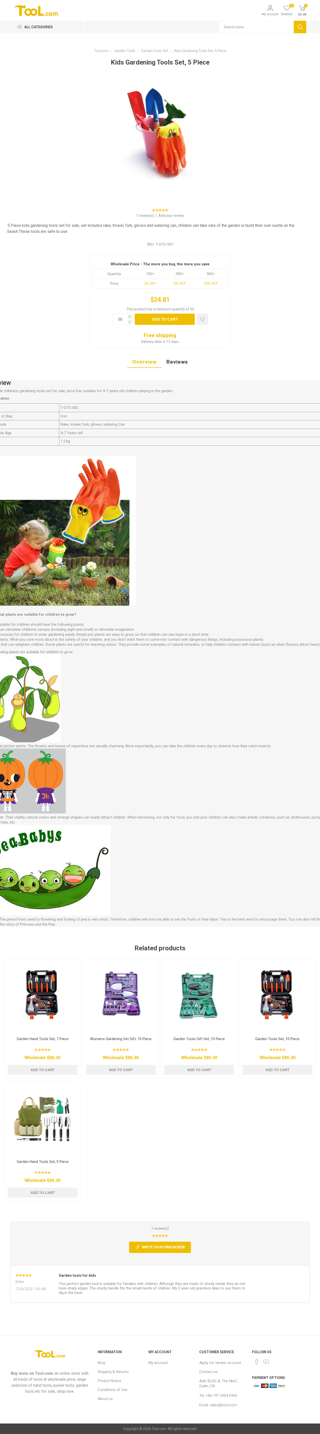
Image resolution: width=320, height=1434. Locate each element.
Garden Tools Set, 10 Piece (277, 1039)
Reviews (177, 362)
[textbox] (256, 27)
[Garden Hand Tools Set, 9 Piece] (42, 1118)
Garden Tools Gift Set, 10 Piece (199, 1039)
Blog (101, 1362)
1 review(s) (145, 216)
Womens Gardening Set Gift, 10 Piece (121, 1039)
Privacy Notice (109, 1380)
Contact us (208, 1371)
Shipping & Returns (113, 1371)
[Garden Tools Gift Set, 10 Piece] (199, 995)
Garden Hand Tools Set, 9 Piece (42, 1161)
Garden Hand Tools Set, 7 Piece (42, 1039)
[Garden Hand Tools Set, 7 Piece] (42, 995)
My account (270, 14)
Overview (144, 362)
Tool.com (44, 1373)
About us (105, 1398)
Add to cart (165, 319)
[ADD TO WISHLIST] (202, 319)
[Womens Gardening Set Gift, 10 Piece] (121, 995)
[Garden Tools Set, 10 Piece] (277, 995)
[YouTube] (266, 1362)
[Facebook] (257, 1362)
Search (300, 27)
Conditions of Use (113, 1389)
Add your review (171, 216)
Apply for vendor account (220, 1362)
